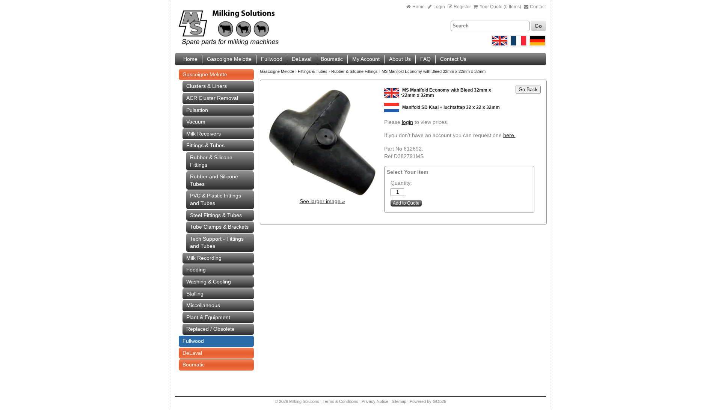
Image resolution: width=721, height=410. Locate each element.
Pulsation (197, 110)
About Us (400, 59)
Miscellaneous (203, 305)
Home (418, 6)
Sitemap (399, 401)
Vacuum (195, 122)
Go (538, 26)
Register (462, 6)
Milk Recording (204, 258)
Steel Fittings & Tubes (216, 215)
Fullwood (271, 59)
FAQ (425, 59)
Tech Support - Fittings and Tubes (217, 242)
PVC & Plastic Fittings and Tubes (215, 199)
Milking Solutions (304, 401)
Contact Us (453, 59)
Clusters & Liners (206, 86)
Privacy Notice (375, 401)
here (509, 135)
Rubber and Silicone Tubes (214, 180)
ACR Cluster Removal (212, 98)
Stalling (195, 294)
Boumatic (332, 59)
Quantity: (401, 183)
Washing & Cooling (208, 282)
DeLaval (301, 59)
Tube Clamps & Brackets (219, 227)
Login (438, 6)
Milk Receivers (203, 134)
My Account (366, 59)
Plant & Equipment (208, 317)
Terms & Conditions (340, 401)
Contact (537, 6)
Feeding (196, 270)
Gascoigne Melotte (229, 59)
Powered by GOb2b (428, 401)
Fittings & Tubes (205, 145)
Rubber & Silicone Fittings (211, 161)
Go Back (528, 89)
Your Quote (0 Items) (500, 6)
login (407, 122)
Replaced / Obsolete (210, 329)
